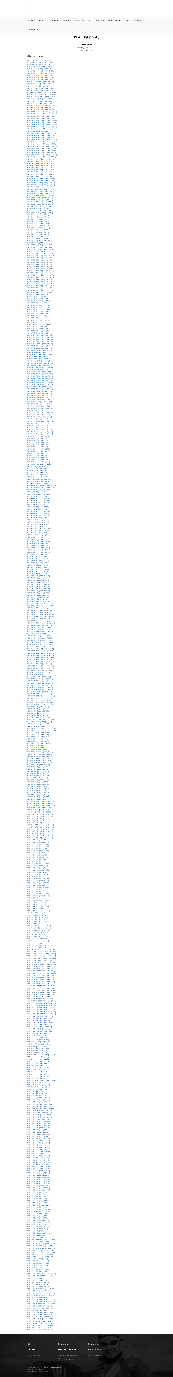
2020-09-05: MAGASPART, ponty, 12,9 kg (41, 730)
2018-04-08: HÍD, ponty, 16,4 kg (37, 1291)
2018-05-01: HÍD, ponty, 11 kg (36, 1267)
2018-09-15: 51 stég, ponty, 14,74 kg (39, 1115)
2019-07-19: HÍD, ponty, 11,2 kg (37, 915)
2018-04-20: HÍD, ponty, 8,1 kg (37, 1284)
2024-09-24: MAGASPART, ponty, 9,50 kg (41, 153)
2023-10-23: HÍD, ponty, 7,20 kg (37, 507)
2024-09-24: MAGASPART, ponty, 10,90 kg (41, 146)
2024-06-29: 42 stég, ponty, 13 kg (38, 372)
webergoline (45, 1371)
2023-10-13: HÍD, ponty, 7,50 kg (37, 522)
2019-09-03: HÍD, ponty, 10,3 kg (37, 889)
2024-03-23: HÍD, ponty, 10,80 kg (38, 442)
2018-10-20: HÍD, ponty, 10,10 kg (37, 1070)
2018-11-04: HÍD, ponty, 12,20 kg (37, 1052)
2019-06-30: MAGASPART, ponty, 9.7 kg (40, 1007)
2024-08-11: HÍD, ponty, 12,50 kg (38, 223)
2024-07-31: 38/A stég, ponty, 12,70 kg (40, 249)
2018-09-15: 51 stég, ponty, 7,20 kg (38, 1119)
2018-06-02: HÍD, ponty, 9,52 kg (38, 1220)
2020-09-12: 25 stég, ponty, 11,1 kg (38, 726)
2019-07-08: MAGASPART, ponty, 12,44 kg (41, 984)
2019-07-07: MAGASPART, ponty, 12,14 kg (41, 1001)
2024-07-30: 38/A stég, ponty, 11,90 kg (40, 260)
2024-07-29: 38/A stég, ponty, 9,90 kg (40, 275)
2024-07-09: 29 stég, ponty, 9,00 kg (39, 348)
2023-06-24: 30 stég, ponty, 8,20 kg (39, 692)
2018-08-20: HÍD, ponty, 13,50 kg (38, 1134)
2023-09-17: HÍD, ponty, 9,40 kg (37, 556)
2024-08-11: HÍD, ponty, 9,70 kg (37, 230)
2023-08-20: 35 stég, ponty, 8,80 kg (39, 625)
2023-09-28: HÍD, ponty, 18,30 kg (38, 546)
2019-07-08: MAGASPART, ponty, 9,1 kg (40, 997)
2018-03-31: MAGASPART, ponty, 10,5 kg (40, 1308)
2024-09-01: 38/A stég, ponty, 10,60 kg (40, 159)
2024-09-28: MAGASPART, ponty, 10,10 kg (41, 116)
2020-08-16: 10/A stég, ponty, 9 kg (38, 750)
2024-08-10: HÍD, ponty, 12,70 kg (38, 238)
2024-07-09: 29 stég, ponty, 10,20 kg (39, 344)
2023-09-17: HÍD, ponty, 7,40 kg (37, 569)
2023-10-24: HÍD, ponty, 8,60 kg (37, 492)
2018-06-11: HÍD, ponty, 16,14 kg (37, 1164)
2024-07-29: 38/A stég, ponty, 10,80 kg (40, 281)
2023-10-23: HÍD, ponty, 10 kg (37, 505)
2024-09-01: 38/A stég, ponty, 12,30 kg (40, 172)
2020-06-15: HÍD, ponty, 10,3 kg (37, 788)
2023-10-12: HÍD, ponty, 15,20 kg (38, 528)
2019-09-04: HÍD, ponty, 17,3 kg (37, 863)
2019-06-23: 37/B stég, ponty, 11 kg (39, 1027)
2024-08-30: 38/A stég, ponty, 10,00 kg (40, 178)
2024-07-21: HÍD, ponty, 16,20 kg (38, 309)
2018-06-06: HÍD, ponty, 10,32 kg (38, 1188)
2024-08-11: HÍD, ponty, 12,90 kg (38, 221)
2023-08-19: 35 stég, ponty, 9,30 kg (39, 634)
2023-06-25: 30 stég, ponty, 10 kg (38, 677)
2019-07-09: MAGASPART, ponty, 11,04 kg (41, 964)
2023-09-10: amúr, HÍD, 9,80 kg (37, 597)
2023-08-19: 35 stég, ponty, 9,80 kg (39, 636)
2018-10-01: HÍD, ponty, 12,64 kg (37, 1093)
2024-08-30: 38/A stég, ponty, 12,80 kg (40, 183)
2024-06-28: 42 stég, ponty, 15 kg (38, 399)
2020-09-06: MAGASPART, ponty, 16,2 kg (41, 728)
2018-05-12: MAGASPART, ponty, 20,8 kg (41, 1244)
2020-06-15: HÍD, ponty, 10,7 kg (37, 784)
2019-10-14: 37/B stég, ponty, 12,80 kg (40, 825)
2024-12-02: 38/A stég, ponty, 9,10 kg (39, 69)
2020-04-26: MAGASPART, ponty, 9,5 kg (40, 803)
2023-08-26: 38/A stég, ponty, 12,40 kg (40, 623)
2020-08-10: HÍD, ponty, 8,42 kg (37, 767)
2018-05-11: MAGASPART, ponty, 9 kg (39, 1254)
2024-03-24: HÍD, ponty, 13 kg (37, 440)
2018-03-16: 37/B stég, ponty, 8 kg (38, 1327)
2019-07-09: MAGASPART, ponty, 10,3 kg (40, 969)
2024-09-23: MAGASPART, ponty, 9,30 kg (41, 157)
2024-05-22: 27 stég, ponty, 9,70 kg (39, 410)
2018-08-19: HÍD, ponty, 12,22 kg (38, 1143)
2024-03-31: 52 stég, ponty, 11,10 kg (39, 427)
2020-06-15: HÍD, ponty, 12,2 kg (37, 793)
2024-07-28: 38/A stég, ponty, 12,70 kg (40, 294)
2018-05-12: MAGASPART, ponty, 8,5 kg (40, 1248)
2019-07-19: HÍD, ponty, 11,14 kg (37, 921)
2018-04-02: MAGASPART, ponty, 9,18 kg (41, 1302)
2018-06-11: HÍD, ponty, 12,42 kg (37, 1162)
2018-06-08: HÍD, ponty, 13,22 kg (38, 1173)
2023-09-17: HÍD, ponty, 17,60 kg (38, 567)
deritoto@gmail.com (95, 1355)
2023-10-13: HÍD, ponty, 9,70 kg (37, 524)
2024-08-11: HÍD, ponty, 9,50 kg (37, 215)
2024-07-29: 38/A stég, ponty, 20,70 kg (40, 277)
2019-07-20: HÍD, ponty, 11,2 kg (37, 906)
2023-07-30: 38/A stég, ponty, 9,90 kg (40, 649)
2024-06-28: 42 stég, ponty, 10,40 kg (39, 389)
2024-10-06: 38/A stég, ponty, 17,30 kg (40, 105)
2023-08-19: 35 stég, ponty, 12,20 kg (39, 640)
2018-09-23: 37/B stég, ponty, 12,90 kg (40, 1106)
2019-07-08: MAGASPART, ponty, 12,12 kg (41, 992)
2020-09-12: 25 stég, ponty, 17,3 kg (39, 722)
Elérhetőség (136, 21)
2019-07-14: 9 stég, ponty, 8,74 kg (38, 926)
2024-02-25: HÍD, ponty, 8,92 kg (38, 451)
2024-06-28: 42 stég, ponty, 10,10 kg (39, 382)
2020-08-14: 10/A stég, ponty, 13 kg (39, 760)
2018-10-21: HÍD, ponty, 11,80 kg (37, 1059)
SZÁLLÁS (90, 21)
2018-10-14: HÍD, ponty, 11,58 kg (37, 1076)
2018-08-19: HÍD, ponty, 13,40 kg (38, 1147)
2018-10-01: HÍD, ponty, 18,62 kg (37, 1091)
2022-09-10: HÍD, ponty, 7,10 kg (37, 707)
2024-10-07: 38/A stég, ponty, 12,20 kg (40, 103)
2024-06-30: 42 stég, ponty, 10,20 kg (39, 357)
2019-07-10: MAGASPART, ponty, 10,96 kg (41, 952)
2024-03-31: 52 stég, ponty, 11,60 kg (39, 432)
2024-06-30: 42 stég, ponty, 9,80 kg (39, 365)
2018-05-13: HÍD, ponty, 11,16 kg (37, 1242)
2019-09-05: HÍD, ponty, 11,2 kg (37, 851)
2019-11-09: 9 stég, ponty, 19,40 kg (38, 810)
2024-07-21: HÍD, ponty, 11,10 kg (37, 307)
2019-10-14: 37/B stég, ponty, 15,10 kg (39, 836)
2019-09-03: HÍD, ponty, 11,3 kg (37, 870)
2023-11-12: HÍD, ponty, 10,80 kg (37, 477)
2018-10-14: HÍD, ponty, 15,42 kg (37, 1072)
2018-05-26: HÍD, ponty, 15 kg (37, 1229)
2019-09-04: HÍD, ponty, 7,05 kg (37, 859)
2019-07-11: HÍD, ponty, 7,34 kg (37, 943)
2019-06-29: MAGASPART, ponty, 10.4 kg (41, 1014)
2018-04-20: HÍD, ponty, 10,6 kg (37, 1282)
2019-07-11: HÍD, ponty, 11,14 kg (37, 941)
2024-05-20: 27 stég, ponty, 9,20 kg (39, 415)
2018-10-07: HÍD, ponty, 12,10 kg (37, 1087)
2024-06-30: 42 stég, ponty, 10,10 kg (39, 354)
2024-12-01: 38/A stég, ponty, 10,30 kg (40, 82)
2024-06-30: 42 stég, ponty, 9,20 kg (39, 363)
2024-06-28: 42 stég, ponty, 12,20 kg (39, 384)
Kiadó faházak (66, 21)
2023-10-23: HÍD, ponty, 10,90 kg (38, 513)
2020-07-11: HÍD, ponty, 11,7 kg (37, 777)
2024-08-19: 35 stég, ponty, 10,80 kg (39, 210)
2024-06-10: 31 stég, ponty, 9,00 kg (39, 402)
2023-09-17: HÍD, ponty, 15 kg (37, 565)
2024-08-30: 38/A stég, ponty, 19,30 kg (40, 185)
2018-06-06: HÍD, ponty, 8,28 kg (38, 1190)
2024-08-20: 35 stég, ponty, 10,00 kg (39, 204)
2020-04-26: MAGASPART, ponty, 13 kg (40, 801)
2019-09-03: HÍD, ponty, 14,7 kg (37, 883)
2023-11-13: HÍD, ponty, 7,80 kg (37, 475)
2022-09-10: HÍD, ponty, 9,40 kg (37, 709)
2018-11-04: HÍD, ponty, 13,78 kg (37, 1050)
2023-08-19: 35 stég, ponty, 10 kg (38, 644)
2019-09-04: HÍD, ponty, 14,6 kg (37, 855)
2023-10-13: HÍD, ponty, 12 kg (36, 526)
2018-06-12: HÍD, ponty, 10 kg (37, 1153)
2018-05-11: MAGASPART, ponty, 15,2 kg (40, 1252)
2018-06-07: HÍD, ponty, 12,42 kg (38, 1179)
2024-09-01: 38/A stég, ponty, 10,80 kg (40, 170)
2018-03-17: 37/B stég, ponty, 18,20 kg (40, 1323)
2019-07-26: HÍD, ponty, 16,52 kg (38, 900)
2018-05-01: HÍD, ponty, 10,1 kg (37, 1261)
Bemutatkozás (43, 21)
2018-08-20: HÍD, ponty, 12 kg (37, 1132)
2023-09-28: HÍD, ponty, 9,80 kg (38, 548)
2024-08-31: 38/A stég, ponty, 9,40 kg (40, 176)
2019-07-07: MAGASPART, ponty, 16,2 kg (40, 999)
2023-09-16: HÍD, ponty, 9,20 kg (37, 582)
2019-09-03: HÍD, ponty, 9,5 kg (37, 874)
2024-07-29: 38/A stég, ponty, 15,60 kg (40, 264)
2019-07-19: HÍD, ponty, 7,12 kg (37, 924)
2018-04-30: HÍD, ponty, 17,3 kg (37, 1269)
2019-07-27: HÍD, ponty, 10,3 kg (37, 898)
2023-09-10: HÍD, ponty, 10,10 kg (38, 588)
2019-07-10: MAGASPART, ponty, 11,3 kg (40, 949)
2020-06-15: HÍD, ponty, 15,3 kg (37, 795)
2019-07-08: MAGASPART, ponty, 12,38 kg (41, 979)
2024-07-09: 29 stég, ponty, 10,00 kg (39, 339)
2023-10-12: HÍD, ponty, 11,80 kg (37, 533)
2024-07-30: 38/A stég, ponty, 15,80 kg (40, 251)
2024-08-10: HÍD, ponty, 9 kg (36, 243)
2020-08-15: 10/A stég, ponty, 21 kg (39, 754)
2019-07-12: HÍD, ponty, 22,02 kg (38, 937)
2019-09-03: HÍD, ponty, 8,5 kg (37, 881)
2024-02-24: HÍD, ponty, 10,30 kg (38, 460)
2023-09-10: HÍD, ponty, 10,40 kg (38, 584)
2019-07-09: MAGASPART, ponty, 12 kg (40, 977)
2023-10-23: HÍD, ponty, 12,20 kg (38, 515)
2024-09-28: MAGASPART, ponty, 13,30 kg (41, 120)
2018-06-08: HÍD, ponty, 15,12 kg (38, 1171)
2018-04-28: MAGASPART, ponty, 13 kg (40, 1276)
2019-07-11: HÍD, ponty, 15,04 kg (37, 939)
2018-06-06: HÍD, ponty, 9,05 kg (38, 1196)
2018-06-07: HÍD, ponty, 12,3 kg (37, 1175)
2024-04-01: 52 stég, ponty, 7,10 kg (39, 417)
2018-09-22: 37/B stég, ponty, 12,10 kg (40, 1108)
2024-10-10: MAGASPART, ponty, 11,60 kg (41, 94)
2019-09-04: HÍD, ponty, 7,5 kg (37, 861)
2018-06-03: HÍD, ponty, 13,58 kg (38, 1205)
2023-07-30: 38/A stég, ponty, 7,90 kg (40, 653)
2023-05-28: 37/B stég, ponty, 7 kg (39, 694)
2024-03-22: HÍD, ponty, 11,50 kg (38, 449)
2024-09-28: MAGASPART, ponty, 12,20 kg (41, 118)
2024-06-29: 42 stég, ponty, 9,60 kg (39, 369)
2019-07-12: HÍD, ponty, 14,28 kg (38, 934)
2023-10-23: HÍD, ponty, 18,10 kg (38, 503)
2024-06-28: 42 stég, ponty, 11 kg (38, 387)
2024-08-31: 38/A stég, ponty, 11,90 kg (40, 174)
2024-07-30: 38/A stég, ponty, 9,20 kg (40, 253)
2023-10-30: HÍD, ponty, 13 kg (37, 483)
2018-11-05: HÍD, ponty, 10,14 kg (37, 1048)
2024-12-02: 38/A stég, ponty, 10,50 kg (40, 79)
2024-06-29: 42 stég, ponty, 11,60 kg (39, 374)
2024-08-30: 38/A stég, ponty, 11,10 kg (40, 180)
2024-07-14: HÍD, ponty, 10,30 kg (38, 324)
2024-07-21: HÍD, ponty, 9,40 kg (37, 296)
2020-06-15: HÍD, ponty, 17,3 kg (37, 782)
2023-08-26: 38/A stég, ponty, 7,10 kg (39, 612)
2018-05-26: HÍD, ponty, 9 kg (36, 1231)
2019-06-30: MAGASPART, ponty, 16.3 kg (41, 1005)
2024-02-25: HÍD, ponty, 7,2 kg (37, 453)
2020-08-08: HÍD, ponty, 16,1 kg (37, 771)
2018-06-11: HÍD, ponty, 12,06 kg (37, 1160)
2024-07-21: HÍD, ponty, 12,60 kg (38, 311)
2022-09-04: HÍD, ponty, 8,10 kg (37, 713)
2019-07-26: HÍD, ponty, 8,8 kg (37, 904)
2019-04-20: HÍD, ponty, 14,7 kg (37, 1040)
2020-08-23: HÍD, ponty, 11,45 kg (38, 732)
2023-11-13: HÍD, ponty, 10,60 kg (37, 470)
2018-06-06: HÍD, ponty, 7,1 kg (37, 1199)
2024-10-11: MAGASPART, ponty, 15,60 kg (41, 88)
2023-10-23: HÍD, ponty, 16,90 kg (38, 511)
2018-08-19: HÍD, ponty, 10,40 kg (38, 1149)
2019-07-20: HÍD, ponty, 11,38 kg (38, 911)
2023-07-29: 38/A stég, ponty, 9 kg (39, 664)
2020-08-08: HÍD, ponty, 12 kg (37, 773)
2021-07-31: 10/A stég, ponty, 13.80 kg (40, 720)
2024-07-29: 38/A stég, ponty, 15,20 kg (40, 283)
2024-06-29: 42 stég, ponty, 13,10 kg (39, 376)
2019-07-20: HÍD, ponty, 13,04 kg (38, 909)
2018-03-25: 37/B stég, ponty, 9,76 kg (39, 1317)
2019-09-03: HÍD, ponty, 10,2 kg (37, 876)
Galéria (32, 29)
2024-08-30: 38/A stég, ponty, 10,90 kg (40, 191)
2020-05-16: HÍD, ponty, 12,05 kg (38, 797)
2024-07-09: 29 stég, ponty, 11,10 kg (39, 346)
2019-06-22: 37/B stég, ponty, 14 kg (39, 1031)
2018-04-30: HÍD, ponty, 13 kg (37, 1272)
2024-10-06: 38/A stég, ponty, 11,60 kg (40, 109)
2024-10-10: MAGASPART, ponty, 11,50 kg (41, 92)
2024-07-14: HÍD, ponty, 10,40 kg (38, 314)
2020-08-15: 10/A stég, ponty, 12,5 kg (39, 758)
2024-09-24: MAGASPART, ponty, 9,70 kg (41, 144)
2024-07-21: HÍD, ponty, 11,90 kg (38, 305)
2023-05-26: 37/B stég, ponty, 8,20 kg (40, 704)
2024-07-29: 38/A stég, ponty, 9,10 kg (39, 273)
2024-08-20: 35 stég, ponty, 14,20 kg (39, 198)
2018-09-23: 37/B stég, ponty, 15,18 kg (40, 1104)
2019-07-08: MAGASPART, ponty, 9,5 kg (40, 982)
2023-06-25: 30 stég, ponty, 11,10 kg (39, 672)
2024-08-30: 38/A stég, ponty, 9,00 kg (40, 193)
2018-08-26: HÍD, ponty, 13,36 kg (38, 1123)
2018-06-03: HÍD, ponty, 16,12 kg (38, 1209)
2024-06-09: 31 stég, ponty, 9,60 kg (39, 404)
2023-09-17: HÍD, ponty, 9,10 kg (37, 558)
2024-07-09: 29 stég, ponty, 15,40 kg (39, 342)
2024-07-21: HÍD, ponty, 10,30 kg (38, 301)
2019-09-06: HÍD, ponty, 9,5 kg (37, 842)
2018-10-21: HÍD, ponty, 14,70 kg (37, 1061)
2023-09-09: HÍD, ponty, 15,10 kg (38, 601)
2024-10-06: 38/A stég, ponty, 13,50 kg (40, 107)
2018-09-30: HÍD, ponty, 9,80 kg (38, 1100)
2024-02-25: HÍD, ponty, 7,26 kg (37, 458)
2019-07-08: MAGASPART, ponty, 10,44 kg (41, 994)
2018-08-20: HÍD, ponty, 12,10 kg (38, 1138)
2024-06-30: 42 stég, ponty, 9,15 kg (39, 361)
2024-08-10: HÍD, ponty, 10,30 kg (38, 241)
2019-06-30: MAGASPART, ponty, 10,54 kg (41, 1003)
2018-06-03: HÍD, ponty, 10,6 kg (37, 1207)
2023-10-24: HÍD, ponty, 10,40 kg (38, 498)
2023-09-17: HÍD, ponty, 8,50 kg (37, 563)
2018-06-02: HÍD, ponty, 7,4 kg (37, 1224)
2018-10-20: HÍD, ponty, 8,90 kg (37, 1067)
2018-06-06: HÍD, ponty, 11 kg (37, 1192)
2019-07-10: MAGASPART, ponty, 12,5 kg (40, 962)
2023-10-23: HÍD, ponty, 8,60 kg (37, 509)
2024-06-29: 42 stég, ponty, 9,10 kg (39, 380)
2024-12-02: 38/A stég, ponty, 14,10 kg (40, 77)
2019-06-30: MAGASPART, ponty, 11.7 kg (40, 1010)
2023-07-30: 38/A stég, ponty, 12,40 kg (40, 655)
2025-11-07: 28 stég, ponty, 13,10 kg (39, 62)
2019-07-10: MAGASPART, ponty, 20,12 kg (41, 954)
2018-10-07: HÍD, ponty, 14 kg (36, 1083)
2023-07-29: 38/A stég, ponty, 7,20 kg (40, 666)
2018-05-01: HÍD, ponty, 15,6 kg (37, 1265)
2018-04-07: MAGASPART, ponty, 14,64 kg (41, 1295)
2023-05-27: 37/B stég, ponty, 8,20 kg (40, 698)
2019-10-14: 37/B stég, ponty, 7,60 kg (39, 838)
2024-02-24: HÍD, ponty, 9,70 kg (38, 462)
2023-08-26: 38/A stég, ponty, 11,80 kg (40, 610)
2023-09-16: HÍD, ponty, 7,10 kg (37, 580)
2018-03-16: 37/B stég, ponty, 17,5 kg (39, 1330)
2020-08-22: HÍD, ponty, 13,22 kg (38, 745)
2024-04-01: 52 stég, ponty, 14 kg (38, 419)
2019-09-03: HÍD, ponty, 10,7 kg (37, 887)
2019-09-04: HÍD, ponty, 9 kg (36, 868)
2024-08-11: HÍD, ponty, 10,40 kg (38, 228)
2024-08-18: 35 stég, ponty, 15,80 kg (39, 213)
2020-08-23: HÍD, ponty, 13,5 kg (37, 737)
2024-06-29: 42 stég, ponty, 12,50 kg (39, 378)
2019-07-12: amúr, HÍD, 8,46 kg (37, 932)
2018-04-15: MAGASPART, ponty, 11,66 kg (41, 1289)
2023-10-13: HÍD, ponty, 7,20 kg (37, 520)
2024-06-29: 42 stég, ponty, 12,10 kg (39, 367)
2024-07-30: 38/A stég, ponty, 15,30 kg (40, 256)
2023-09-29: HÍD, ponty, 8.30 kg (38, 541)
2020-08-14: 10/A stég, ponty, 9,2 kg (39, 763)
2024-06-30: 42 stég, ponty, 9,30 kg (39, 350)
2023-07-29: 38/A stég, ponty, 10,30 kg (40, 659)
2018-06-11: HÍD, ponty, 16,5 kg (37, 1158)
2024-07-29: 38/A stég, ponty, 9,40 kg (40, 288)
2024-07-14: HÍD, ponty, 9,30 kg (37, 322)
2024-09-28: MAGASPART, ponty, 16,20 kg (41, 112)
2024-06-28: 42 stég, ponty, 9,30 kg (39, 393)
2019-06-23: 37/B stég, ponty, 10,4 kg (39, 1025)
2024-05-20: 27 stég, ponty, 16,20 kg (39, 412)
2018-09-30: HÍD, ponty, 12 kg (37, 1102)
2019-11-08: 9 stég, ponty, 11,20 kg (38, 812)
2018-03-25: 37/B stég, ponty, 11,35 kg (40, 1319)
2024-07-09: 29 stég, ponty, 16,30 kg (39, 337)
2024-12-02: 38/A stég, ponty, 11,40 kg (40, 71)
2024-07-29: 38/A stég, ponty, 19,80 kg (40, 266)
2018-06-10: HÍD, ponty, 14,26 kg (38, 1168)
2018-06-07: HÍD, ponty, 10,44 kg (38, 1177)
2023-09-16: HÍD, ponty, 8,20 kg (37, 578)
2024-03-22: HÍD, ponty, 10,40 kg (38, 447)
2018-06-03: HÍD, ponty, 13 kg (37, 1216)
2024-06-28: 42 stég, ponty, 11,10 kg (39, 391)
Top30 (103, 21)
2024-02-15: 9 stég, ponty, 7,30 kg (38, 464)
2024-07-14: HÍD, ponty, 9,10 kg (37, 326)
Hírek (97, 21)
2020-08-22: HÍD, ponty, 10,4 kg (37, 748)
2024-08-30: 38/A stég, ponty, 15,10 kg (40, 187)
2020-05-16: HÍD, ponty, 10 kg (37, 799)
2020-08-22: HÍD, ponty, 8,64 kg (38, 743)
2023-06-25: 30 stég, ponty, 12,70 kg (39, 670)
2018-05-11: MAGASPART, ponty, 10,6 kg (40, 1250)
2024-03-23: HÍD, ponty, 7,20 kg (37, 445)
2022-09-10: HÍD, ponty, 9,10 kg (37, 711)
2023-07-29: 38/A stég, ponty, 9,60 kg (40, 657)
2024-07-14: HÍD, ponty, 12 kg (37, 329)
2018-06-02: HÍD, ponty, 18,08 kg (38, 1222)
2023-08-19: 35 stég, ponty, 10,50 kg (39, 642)
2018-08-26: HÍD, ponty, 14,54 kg (38, 1121)
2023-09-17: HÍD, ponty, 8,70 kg (37, 561)
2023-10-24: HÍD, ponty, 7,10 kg (37, 500)
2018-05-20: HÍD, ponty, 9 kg (36, 1235)
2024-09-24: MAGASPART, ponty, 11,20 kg (41, 135)
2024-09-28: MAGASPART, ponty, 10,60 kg (41, 125)
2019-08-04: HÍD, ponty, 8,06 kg (38, 896)
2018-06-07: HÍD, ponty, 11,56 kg (38, 1183)
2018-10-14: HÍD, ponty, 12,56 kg (37, 1074)
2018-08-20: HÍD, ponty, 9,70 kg (37, 1130)
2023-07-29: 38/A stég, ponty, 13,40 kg (40, 668)
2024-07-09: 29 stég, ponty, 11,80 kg (39, 331)
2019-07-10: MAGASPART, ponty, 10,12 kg (41, 956)
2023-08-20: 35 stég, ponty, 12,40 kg (39, 631)
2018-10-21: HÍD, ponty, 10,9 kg (37, 1065)
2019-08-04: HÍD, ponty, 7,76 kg (37, 894)
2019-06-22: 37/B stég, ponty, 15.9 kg (39, 1033)
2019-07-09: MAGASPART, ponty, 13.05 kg (41, 975)
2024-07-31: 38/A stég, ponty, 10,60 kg (40, 245)
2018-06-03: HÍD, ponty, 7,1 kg (37, 1218)
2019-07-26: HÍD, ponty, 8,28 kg (37, 902)
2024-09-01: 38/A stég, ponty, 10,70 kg (40, 161)
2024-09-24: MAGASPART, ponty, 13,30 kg (41, 142)
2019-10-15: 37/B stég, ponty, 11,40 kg (39, 823)
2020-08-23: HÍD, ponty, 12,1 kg (37, 735)
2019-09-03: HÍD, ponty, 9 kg (36, 885)
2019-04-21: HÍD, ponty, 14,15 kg (37, 1037)
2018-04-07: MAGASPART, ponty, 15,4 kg (41, 1293)
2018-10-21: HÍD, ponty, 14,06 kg (37, 1063)
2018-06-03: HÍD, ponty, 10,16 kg (38, 1211)
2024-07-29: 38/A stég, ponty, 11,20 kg (40, 271)
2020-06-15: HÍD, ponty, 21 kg (37, 790)
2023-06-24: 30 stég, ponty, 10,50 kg (39, 683)
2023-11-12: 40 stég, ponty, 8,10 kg (38, 479)
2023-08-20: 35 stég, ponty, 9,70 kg (39, 629)
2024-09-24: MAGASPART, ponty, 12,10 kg (41, 137)
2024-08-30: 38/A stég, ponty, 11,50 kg (40, 189)
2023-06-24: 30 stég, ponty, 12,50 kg (39, 689)
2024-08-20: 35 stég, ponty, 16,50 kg (39, 200)
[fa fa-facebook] (30, 8)
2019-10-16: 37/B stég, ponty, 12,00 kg (40, 814)
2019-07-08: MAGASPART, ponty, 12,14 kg (41, 990)
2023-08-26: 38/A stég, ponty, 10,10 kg (40, 619)
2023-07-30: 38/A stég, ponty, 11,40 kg (40, 647)
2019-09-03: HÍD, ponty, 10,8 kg (37, 872)
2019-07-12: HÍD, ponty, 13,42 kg (38, 930)
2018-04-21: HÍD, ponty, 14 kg (37, 1280)
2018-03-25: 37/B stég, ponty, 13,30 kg (40, 1310)
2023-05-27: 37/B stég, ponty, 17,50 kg (40, 700)
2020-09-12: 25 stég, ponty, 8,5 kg (38, 724)
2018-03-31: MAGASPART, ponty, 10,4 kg (40, 1306)
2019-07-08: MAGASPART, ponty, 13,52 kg (41, 988)
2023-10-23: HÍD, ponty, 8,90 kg (37, 518)
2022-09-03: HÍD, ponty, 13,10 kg (38, 717)
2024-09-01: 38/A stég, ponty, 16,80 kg (40, 163)
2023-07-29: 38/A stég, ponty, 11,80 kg (40, 662)
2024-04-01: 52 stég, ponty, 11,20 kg (39, 421)
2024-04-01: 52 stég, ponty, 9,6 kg (38, 423)
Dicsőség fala (79, 21)
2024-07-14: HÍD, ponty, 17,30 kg (38, 320)
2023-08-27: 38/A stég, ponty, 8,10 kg (40, 604)
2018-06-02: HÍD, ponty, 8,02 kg (38, 1226)
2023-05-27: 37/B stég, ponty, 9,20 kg (40, 702)
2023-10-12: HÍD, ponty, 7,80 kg (37, 531)
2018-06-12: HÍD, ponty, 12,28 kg (38, 1156)
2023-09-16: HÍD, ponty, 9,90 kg (37, 573)
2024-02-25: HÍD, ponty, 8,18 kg (37, 455)
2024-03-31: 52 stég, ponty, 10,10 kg (39, 434)
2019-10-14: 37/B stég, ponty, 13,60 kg (40, 829)
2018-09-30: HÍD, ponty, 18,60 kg (38, 1098)
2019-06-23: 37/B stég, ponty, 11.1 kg (39, 1016)
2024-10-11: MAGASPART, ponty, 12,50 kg (41, 90)
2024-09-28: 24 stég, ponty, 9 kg (38, 131)
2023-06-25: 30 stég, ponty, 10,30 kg (39, 679)
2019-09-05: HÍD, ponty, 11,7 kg (37, 846)
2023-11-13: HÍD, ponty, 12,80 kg (37, 468)
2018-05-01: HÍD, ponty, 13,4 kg (37, 1263)
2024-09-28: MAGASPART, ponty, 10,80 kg (41, 114)
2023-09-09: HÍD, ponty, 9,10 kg (37, 599)
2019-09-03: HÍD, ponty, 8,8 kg (37, 878)
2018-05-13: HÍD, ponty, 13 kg (37, 1237)
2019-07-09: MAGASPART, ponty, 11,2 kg (40, 971)
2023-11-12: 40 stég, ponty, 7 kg (37, 481)
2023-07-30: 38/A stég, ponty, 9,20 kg (40, 651)
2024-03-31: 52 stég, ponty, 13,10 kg (39, 425)
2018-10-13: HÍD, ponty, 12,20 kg (37, 1078)
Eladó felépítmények (122, 21)
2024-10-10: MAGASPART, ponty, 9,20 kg (40, 97)
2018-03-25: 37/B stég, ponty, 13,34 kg (40, 1315)
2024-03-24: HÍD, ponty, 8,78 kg (38, 436)
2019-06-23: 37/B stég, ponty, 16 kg (39, 1018)
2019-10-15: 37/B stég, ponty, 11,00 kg (39, 821)
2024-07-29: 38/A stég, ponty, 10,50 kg (40, 286)
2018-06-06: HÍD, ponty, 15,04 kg (38, 1186)
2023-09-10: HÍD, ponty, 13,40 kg (38, 591)
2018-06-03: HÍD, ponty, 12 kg (37, 1201)
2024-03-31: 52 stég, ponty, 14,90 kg (39, 430)
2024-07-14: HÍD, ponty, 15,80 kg (38, 318)
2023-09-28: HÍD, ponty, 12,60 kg (38, 543)
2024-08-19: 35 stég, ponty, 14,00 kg (39, 206)
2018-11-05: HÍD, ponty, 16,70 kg (37, 1046)
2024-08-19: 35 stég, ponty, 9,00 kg (39, 208)
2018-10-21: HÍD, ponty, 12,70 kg (37, 1057)
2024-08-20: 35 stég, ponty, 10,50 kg (39, 202)
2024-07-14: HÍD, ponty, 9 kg (36, 316)
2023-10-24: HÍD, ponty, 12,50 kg (38, 494)
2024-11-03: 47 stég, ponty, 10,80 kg (39, 84)
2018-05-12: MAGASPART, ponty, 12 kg (40, 1246)
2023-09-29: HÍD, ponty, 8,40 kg (38, 539)
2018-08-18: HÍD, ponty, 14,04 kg (38, 1151)
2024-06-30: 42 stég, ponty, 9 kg (38, 352)
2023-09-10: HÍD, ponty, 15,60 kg (38, 593)
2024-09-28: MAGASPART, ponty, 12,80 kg (41, 127)
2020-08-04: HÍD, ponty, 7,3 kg (37, 775)
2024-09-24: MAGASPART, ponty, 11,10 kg (41, 148)
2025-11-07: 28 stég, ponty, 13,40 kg (39, 64)
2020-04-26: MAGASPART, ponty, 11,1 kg (40, 805)
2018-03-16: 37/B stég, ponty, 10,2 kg (39, 1325)
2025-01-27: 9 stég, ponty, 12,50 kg (39, 67)
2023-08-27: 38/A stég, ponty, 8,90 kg (40, 606)
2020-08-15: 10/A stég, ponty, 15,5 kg (39, 752)
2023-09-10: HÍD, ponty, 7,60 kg (37, 586)
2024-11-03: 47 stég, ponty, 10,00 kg (39, 86)
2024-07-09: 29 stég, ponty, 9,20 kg (39, 333)
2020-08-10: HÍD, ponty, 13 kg (37, 769)
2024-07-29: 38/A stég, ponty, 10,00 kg (40, 279)
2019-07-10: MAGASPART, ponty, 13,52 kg (41, 958)
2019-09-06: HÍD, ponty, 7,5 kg (37, 840)
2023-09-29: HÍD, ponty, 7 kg (36, 537)
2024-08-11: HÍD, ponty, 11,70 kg (37, 236)
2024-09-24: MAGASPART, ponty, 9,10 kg (41, 150)
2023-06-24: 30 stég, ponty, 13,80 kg (39, 687)
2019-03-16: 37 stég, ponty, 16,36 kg (39, 1042)
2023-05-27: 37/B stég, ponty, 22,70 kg (40, 696)
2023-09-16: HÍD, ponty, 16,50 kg (38, 576)
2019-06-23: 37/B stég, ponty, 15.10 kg (40, 1022)
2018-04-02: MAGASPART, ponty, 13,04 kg (41, 1299)
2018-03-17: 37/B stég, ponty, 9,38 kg (39, 1321)
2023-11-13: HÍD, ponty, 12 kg (36, 473)
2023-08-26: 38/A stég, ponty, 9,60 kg (40, 616)
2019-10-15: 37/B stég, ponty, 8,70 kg (39, 816)
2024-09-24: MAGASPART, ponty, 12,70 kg (41, 133)
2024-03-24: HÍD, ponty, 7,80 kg (37, 438)
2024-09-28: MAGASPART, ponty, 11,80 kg (41, 129)
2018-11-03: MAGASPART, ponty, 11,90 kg (41, 1055)
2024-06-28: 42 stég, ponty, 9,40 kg (39, 395)
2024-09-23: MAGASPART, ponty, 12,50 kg (41, 155)
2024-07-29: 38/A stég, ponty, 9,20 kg (40, 268)
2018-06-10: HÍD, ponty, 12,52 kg (38, 1166)
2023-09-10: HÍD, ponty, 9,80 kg (37, 595)
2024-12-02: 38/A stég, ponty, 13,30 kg (40, 75)
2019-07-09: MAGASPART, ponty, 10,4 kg (40, 967)
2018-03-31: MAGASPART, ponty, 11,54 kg (41, 1304)
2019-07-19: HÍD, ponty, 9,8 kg (37, 917)
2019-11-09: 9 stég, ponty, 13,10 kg (38, 808)
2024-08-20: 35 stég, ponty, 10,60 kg (39, 195)
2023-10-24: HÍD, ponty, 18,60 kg (38, 490)
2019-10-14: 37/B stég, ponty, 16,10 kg (39, 831)
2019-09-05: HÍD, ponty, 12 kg (37, 848)
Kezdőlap (31, 21)
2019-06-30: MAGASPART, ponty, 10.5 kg (41, 1012)
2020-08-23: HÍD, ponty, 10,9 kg (37, 741)
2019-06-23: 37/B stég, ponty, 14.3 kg (39, 1020)
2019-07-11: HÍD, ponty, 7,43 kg (37, 945)
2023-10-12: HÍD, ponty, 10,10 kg (37, 535)
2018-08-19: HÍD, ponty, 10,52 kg (38, 1141)
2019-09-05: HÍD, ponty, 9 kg (36, 853)
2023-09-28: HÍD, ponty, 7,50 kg (37, 554)
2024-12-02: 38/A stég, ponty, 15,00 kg (40, 73)
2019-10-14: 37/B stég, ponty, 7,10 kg (39, 833)
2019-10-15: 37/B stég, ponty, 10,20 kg (40, 818)
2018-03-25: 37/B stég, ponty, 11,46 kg (40, 1312)
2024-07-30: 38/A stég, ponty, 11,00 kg (40, 262)
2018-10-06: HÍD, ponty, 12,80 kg (38, 1089)
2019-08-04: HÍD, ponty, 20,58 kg (38, 891)
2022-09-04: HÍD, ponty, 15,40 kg (38, 715)
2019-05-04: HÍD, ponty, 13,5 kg (37, 1035)
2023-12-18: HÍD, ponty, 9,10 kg (37, 466)
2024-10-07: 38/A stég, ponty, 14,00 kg (40, 99)
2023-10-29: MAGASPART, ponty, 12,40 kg (41, 488)
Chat (39, 29)
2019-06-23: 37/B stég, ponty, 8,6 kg (39, 1029)
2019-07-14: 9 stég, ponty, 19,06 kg (38, 928)
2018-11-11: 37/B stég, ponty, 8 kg (38, 1044)
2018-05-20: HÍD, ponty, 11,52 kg (38, 1233)
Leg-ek (110, 21)
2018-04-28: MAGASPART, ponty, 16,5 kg (41, 1274)
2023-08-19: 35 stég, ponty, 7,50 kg (39, 638)
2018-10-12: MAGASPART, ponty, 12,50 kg (41, 1080)
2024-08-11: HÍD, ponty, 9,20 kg (37, 226)
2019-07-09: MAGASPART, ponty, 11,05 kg (41, 973)
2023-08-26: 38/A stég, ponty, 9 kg (39, 608)
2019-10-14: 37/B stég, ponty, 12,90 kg (40, 827)
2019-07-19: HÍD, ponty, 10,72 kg (37, 919)
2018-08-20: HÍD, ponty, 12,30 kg (38, 1126)
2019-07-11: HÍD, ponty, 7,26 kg (37, 947)
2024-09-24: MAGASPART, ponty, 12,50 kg (41, 140)
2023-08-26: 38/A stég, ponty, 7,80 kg (40, 621)
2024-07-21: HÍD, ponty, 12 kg (37, 299)
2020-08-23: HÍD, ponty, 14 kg (37, 739)
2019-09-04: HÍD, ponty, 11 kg (37, 857)
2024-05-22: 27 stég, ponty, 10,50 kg (39, 408)
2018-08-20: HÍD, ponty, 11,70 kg (38, 1128)
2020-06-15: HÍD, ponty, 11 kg (37, 786)
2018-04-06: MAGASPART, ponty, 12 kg (40, 1297)
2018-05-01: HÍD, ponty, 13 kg (37, 1259)
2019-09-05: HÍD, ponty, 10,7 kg (37, 844)
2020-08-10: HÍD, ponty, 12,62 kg (38, 765)
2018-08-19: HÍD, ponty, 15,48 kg (38, 1145)
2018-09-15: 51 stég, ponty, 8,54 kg (39, 1117)
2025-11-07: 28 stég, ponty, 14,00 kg (39, 60)
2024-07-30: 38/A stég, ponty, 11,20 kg (40, 258)
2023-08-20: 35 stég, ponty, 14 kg (38, 627)
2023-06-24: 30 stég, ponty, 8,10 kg (39, 685)
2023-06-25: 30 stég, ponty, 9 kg (38, 681)
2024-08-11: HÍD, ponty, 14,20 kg (38, 219)
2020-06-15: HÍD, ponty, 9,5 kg (37, 780)
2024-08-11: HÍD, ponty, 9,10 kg (37, 217)
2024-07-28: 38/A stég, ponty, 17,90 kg (40, 292)
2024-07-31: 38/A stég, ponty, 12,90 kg (40, 247)
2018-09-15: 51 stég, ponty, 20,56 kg (39, 1113)
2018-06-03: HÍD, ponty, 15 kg (37, 1203)
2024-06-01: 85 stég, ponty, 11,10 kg (39, 406)
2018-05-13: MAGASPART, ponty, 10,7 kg (40, 1239)
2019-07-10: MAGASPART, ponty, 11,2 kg (40, 960)
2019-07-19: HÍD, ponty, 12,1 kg (37, 913)
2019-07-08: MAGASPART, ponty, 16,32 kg (41, 986)
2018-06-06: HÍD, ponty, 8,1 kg (37, 1194)
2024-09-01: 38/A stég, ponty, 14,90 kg (40, 165)
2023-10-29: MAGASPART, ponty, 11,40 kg (41, 485)
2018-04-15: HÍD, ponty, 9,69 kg (37, 1287)
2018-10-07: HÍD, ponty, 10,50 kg (38, 1085)
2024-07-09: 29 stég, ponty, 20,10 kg (39, 335)
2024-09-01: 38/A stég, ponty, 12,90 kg (40, 168)
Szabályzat (54, 21)
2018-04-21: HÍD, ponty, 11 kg (36, 1278)
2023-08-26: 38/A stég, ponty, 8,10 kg (40, 614)
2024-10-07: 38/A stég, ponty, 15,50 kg (40, 101)
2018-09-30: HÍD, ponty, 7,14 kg (37, 1095)
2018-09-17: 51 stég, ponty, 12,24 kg (39, 1110)
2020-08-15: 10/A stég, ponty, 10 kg (39, 756)
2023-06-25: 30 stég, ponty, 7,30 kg (39, 674)
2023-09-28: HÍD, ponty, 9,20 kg (38, 552)
